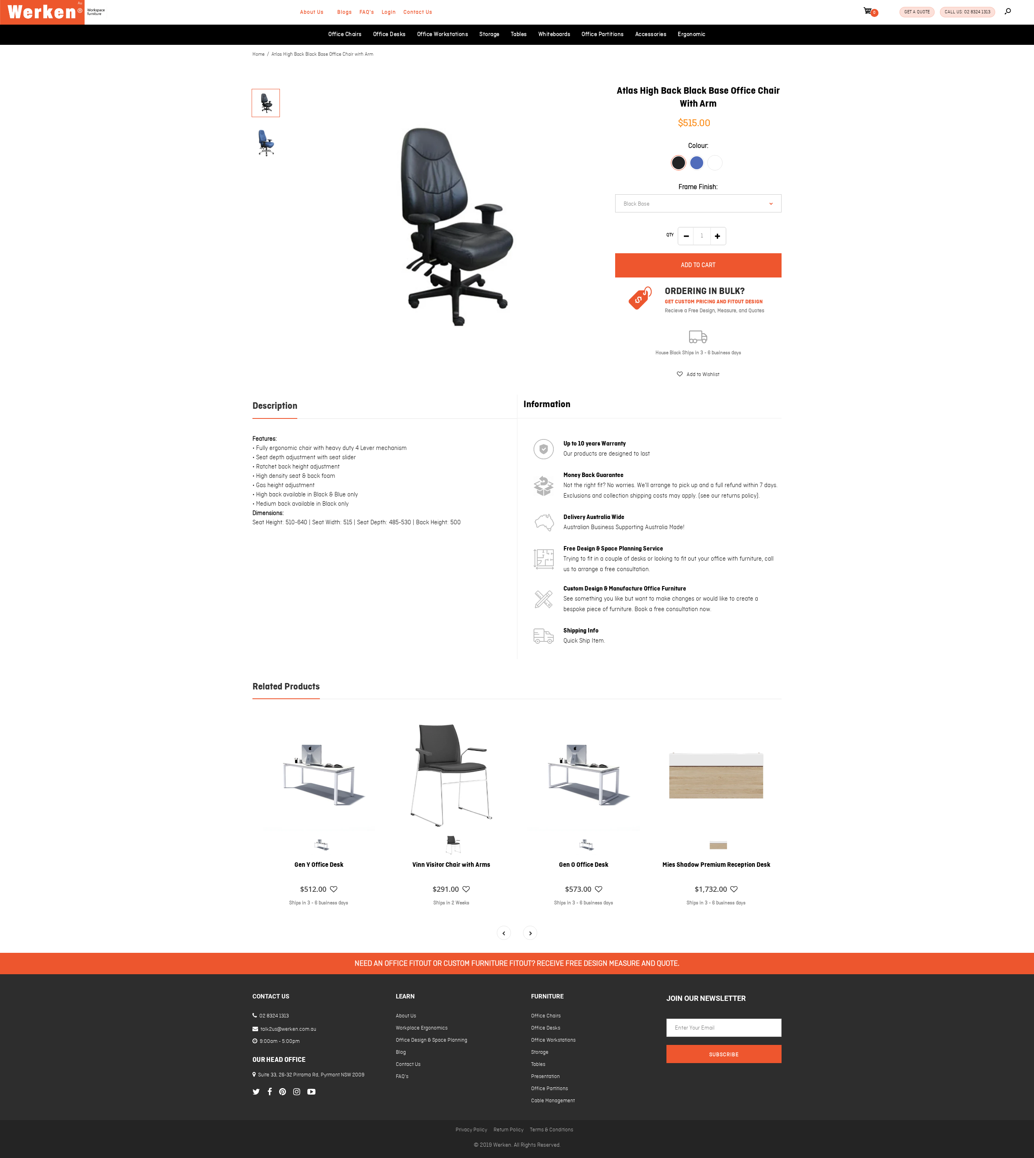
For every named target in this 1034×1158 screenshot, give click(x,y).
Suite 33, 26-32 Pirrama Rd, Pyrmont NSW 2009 (311, 1075)
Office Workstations (553, 1040)
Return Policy (508, 1129)
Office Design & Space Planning (431, 1040)
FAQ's (366, 12)
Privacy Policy (471, 1129)
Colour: (698, 146)
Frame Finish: (698, 187)
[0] (868, 12)
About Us (312, 12)
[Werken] (53, 23)
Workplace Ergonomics (422, 1028)
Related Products (286, 687)
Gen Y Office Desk (318, 865)
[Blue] (696, 162)
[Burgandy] (715, 162)
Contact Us (418, 12)
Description (274, 406)
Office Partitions (549, 1088)
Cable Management (553, 1100)
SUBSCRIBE (724, 1054)
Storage (540, 1052)
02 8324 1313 (273, 1016)
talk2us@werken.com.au (287, 1029)
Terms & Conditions (551, 1129)
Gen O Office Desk (583, 865)
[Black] (678, 162)
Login (389, 12)
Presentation (545, 1076)
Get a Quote (917, 12)
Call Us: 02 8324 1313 (967, 12)
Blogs (344, 12)
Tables (538, 1064)
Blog (401, 1052)
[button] (698, 374)
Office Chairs (546, 1016)
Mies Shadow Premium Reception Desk (716, 865)
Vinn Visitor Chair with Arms (451, 865)
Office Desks (545, 1028)
